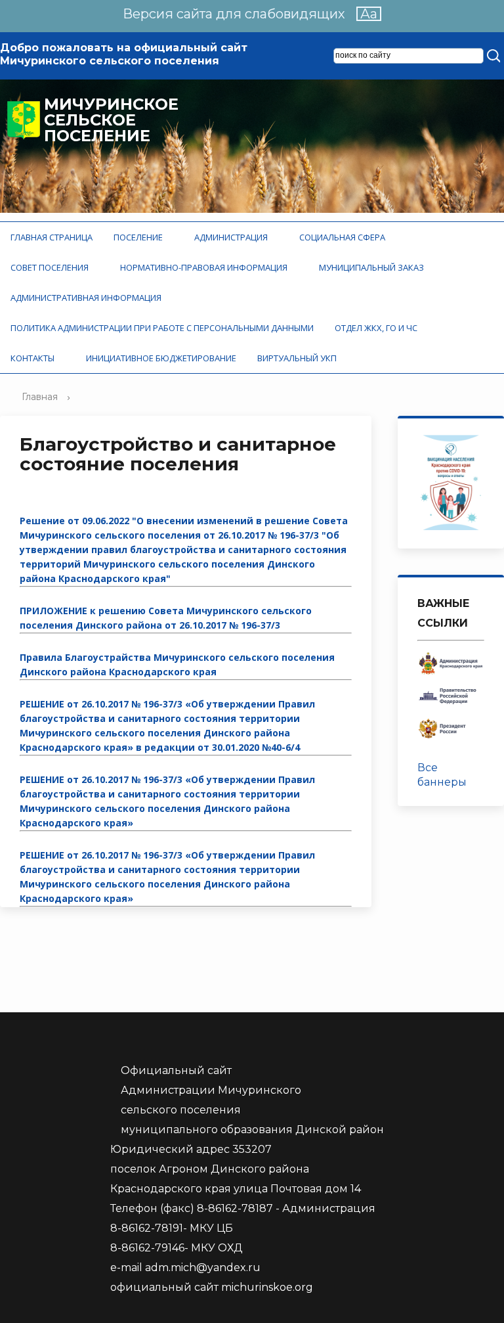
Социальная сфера (344, 237)
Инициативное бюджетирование (161, 358)
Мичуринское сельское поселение (111, 120)
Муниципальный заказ (373, 267)
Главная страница (51, 237)
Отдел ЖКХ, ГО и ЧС (378, 328)
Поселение (140, 237)
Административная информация (87, 297)
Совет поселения (51, 267)
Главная (40, 397)
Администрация (233, 237)
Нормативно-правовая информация (205, 267)
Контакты (34, 358)
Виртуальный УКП (297, 358)
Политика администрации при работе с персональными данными (162, 328)
